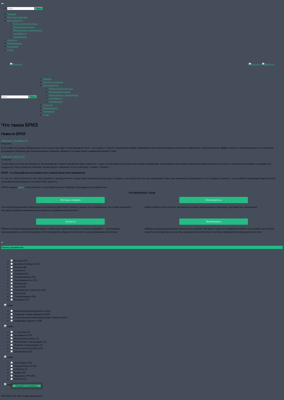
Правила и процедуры (28, 345)
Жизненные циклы (24, 27)
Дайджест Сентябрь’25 (14, 140)
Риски (20, 286)
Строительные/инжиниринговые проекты (40, 317)
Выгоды (21, 260)
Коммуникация (25, 277)
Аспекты (12, 40)
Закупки (20, 267)
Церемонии (20, 36)
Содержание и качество (30, 290)
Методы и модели (17, 17)
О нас (10, 50)
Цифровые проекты (28, 320)
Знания (19, 270)
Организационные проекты (32, 311)
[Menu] (2, 3)
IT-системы (22, 332)
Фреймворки (14, 43)
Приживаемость (25, 280)
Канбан (19, 372)
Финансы (21, 299)
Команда (21, 273)
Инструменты (15, 20)
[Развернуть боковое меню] (2, 242)
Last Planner (23, 362)
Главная (11, 14)
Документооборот (27, 264)
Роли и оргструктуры (25, 23)
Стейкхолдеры (25, 296)
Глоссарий (12, 46)
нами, (21, 187)
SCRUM (20, 369)
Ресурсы (20, 283)
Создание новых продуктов (32, 314)
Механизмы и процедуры (27, 30)
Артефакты (19, 33)
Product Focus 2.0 (25, 366)
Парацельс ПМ (24, 375)
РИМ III (20, 379)
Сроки (20, 293)
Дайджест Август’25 (13, 156)
